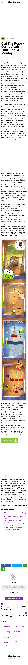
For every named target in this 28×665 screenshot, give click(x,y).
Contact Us (12, 661)
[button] (26, 2)
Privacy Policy (20, 661)
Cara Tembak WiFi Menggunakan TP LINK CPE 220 (14, 641)
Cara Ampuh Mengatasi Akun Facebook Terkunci (14, 627)
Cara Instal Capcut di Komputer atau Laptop (15, 645)
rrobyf (4, 57)
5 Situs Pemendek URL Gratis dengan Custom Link (13, 632)
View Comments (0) (13, 598)
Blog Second (14, 2)
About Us (6, 661)
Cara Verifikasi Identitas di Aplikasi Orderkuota (12, 636)
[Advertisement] (14, 19)
